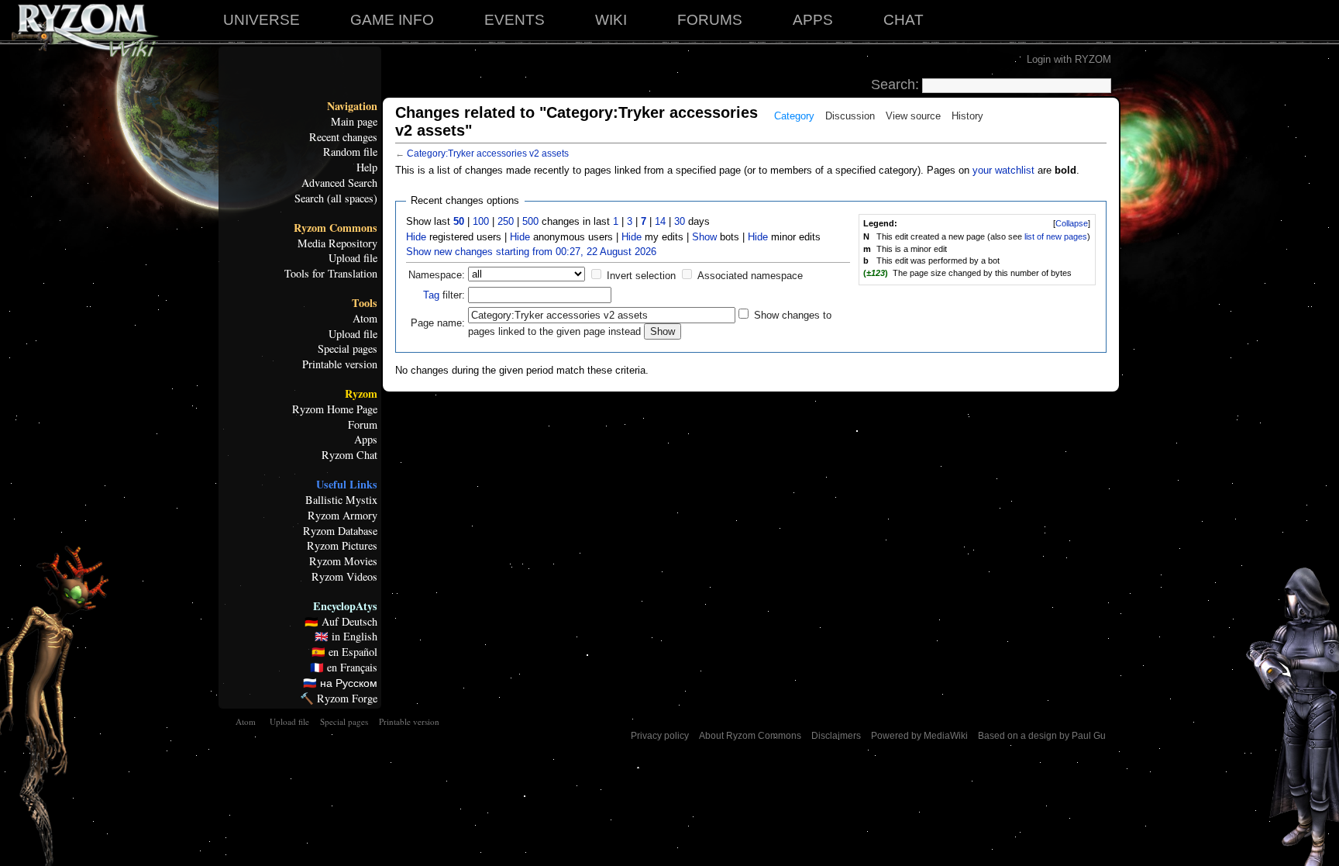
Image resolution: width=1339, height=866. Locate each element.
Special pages (347, 349)
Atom (365, 319)
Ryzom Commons (335, 228)
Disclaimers (836, 735)
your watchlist (1003, 170)
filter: (444, 295)
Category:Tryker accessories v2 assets (488, 153)
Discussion (850, 116)
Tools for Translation (330, 274)
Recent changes (343, 137)
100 (481, 221)
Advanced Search (339, 183)
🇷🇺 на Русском (340, 683)
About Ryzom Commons (750, 735)
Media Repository (337, 243)
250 (505, 221)
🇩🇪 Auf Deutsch (341, 622)
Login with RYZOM (1069, 59)
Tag (431, 295)
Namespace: (436, 275)
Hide (416, 237)
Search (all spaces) (335, 198)
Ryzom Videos (344, 577)
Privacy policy (660, 735)
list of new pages (1055, 236)
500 (530, 221)
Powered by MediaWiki (919, 735)
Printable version (339, 364)
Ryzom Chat (349, 455)
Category (794, 116)
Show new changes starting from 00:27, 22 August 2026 (531, 251)
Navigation (352, 106)
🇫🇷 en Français (343, 668)
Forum (362, 425)
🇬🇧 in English (346, 636)
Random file (350, 152)
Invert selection (641, 275)
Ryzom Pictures (342, 546)
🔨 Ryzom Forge (338, 699)
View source (913, 116)
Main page (354, 122)
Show (704, 237)
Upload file (353, 258)
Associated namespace (750, 275)
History (967, 116)
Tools (364, 303)
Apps (365, 440)
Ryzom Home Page (334, 409)
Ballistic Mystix (341, 500)
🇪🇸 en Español (344, 652)
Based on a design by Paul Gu (1042, 735)
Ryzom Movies (343, 561)
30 (679, 221)
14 (660, 221)
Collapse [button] (1071, 223)
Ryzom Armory (342, 516)
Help (366, 167)
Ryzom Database (340, 531)
